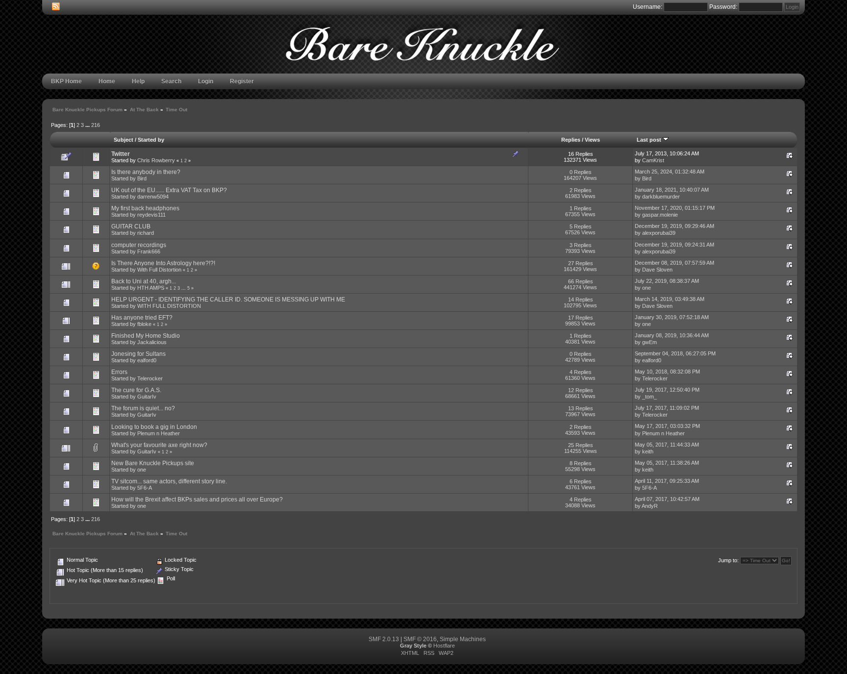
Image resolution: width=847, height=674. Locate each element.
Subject (123, 140)
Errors (119, 372)
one (646, 288)
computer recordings (138, 245)
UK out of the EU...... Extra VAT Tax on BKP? (169, 190)
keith (647, 451)
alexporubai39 (658, 233)
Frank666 (148, 251)
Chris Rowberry (156, 160)
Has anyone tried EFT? (142, 317)
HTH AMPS (150, 288)
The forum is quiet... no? (143, 408)
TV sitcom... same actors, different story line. (169, 481)
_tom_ (649, 396)
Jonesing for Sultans (138, 353)
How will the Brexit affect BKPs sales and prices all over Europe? (197, 499)
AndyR (650, 506)
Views (592, 140)
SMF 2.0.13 (384, 639)
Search (171, 81)
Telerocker (150, 378)
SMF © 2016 (420, 639)
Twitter (120, 153)
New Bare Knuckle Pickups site (152, 463)
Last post (650, 140)
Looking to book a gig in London (154, 427)
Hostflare (444, 646)
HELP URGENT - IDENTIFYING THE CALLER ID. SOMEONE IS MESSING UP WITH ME (228, 299)
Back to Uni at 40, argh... (143, 281)
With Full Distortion (159, 270)
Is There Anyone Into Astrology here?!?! (163, 263)
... (88, 125)
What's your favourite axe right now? (159, 445)
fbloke (144, 324)
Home (107, 81)
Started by (151, 140)
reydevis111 (151, 215)
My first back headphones (145, 208)
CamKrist (653, 160)
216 (95, 125)
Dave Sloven (657, 270)
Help (138, 81)
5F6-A (144, 488)
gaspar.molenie (660, 215)
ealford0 (146, 360)
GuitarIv (146, 396)
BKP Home (66, 81)
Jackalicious (152, 342)
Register (242, 81)
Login (205, 81)
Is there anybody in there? (145, 172)
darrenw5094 (153, 197)
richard (145, 233)
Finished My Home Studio (145, 335)
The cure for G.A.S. (136, 390)
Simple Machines (463, 639)
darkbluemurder (661, 197)
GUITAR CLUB (130, 226)
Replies (570, 140)
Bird (142, 178)
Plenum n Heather (158, 433)
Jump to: (728, 560)
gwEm (649, 342)
